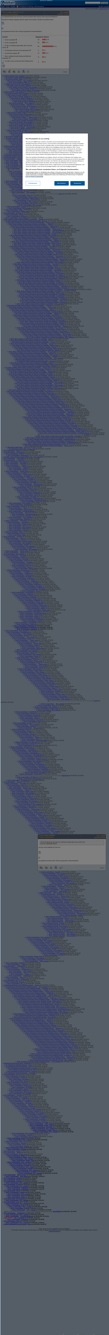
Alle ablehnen (61, 183)
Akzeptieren (77, 183)
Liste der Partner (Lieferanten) (34, 176)
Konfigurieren (33, 183)
